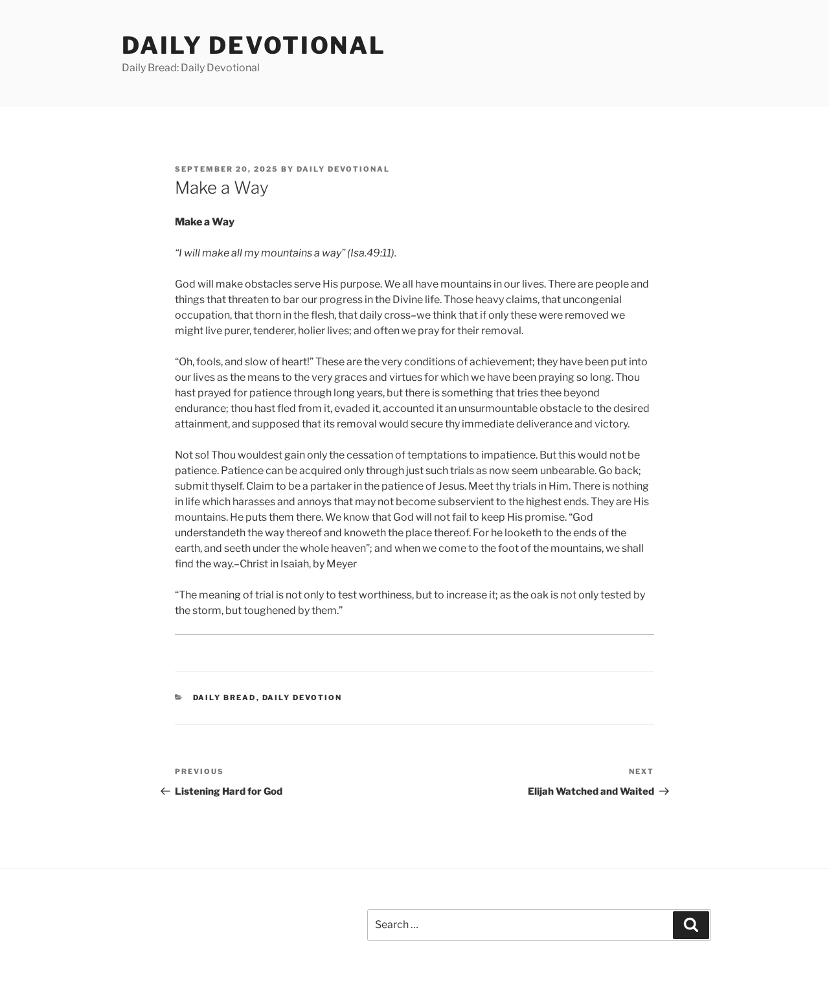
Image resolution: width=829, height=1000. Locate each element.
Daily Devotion (302, 697)
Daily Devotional (254, 45)
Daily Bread (224, 697)
